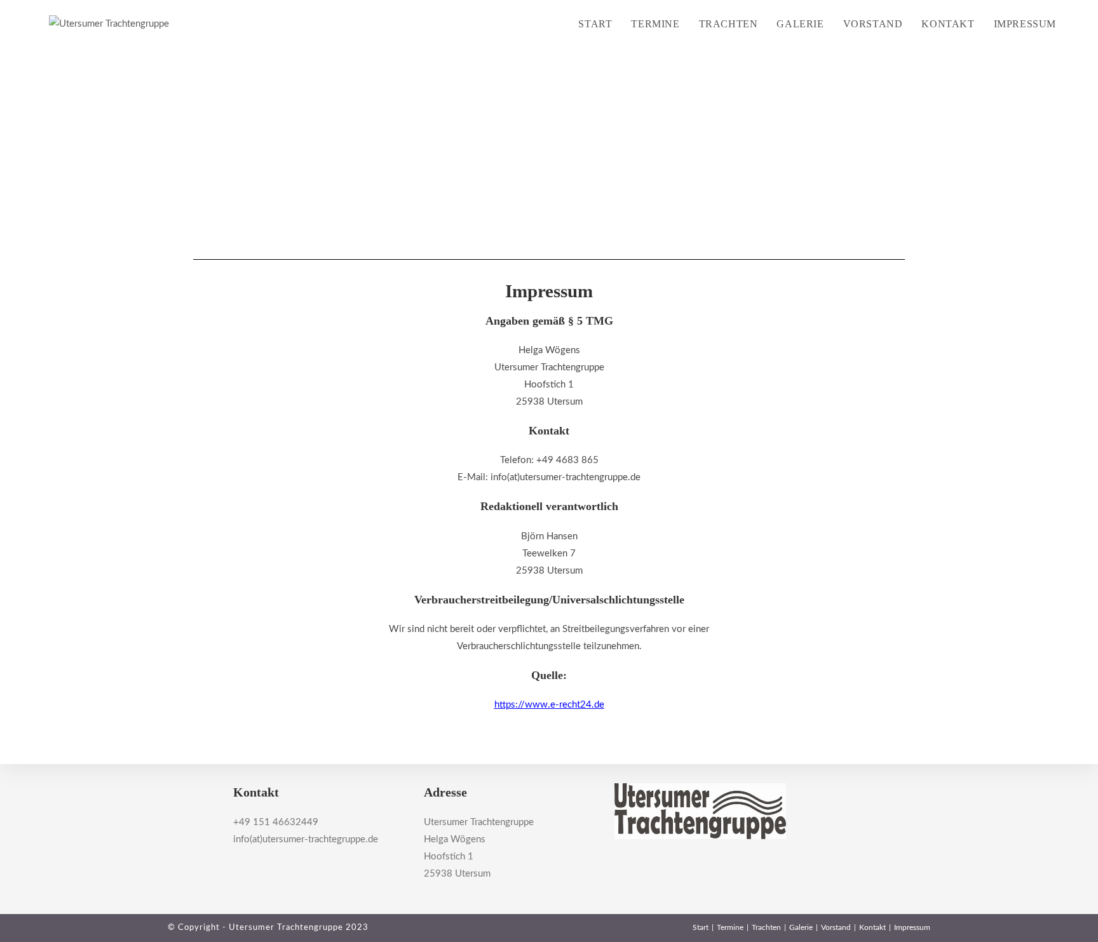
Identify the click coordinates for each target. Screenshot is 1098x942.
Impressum (912, 927)
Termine (730, 927)
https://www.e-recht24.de (549, 705)
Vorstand (836, 927)
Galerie (801, 927)
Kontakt (872, 927)
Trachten (766, 927)
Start (700, 927)
